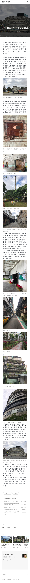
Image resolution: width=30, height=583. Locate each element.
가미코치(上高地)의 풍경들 (10, 507)
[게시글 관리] (10, 493)
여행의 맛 (6, 498)
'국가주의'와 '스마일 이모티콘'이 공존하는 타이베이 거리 (11, 503)
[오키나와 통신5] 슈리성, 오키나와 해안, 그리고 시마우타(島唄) (11, 512)
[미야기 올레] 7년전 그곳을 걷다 (11, 501)
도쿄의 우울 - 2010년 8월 (9, 509)
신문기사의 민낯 (6, 2)
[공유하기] (8, 493)
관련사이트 (4, 574)
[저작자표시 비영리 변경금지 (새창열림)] (21, 493)
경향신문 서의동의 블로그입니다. (10, 557)
